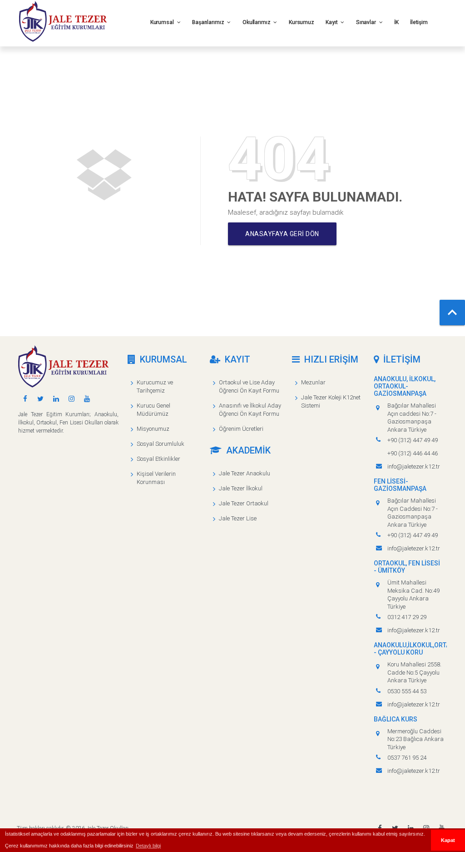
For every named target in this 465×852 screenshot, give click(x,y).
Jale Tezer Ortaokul (243, 503)
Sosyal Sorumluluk (160, 443)
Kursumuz (301, 22)
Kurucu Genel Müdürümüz (153, 409)
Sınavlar (366, 22)
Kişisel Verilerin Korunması (156, 477)
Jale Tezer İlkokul (240, 488)
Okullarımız (257, 22)
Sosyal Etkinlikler (158, 458)
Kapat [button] (448, 840)
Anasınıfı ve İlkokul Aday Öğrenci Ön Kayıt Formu (250, 409)
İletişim (419, 22)
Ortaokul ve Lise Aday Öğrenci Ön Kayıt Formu (249, 386)
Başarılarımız (208, 22)
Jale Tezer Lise (238, 518)
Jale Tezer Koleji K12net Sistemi (331, 401)
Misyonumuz (153, 428)
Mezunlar (313, 382)
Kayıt (332, 22)
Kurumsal (162, 22)
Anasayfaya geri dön (282, 233)
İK (396, 22)
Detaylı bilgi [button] (148, 845)
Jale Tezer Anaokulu (244, 473)
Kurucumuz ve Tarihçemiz (155, 386)
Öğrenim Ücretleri (241, 428)
